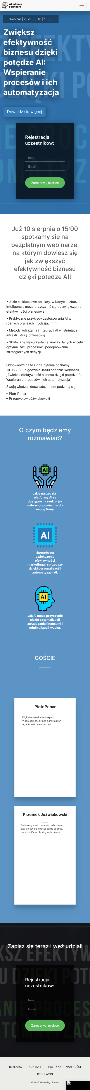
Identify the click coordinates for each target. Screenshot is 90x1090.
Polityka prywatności (64, 1066)
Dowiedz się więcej (24, 111)
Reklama (15, 1066)
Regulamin (45, 1074)
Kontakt (35, 1066)
